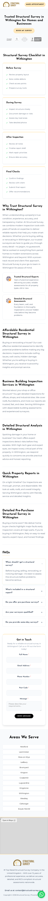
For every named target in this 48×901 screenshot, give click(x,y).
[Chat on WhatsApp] (41, 894)
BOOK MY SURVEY (24, 30)
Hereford (24, 747)
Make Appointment (35, 4)
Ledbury (24, 762)
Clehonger (24, 804)
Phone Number (24, 677)
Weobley (24, 798)
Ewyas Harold (24, 809)
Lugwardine (24, 783)
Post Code (24, 688)
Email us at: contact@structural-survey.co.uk (24, 890)
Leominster (24, 752)
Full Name (24, 655)
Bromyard (24, 767)
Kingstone (24, 788)
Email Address (24, 666)
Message (24, 699)
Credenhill (24, 778)
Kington (24, 772)
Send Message (24, 716)
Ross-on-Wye (24, 757)
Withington (24, 793)
